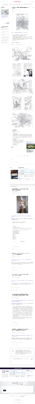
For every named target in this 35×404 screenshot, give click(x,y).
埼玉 (13, 322)
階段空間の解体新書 (19, 32)
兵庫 (13, 246)
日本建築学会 (13, 342)
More (27, 373)
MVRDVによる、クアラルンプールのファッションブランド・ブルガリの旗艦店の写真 (5, 32)
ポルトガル (16, 287)
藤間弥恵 (15, 322)
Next (7, 19)
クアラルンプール (18, 267)
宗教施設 (18, 287)
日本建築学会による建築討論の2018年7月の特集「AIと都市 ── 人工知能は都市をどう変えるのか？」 (4, 40)
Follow (31, 173)
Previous (6, 19)
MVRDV (12, 262)
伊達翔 (14, 246)
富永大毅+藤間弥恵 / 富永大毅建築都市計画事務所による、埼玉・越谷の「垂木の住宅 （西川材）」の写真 (5, 37)
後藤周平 (14, 218)
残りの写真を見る (23, 241)
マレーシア (16, 267)
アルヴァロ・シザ (13, 287)
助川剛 (16, 342)
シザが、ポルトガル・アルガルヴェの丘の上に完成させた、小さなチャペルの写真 (5, 35)
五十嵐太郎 (22, 342)
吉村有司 (15, 342)
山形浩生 (18, 342)
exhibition (18, 192)
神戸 (16, 246)
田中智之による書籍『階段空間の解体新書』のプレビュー (4, 26)
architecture (15, 192)
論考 (20, 342)
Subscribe (24, 376)
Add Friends (18, 376)
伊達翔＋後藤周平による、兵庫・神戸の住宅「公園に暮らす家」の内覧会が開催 (5, 29)
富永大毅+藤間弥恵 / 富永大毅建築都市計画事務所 (17, 303)
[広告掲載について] (16, 167)
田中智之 (12, 32)
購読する (5, 390)
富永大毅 (17, 322)
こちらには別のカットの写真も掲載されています (25, 284)
